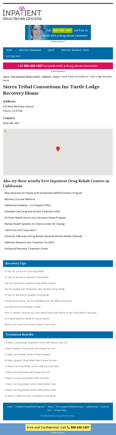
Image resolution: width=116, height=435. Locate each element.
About (51, 50)
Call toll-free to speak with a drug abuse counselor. (65, 33)
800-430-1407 (33, 66)
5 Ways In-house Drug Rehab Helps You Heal (26, 378)
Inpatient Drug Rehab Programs (30, 406)
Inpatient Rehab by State (75, 50)
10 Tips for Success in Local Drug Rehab (24, 271)
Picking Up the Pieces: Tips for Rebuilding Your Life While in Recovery (38, 300)
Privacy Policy (60, 410)
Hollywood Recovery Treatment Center (26, 248)
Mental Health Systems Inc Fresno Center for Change (35, 224)
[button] (58, 149)
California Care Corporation (20, 230)
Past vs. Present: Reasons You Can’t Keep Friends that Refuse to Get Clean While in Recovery (50, 312)
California (46, 76)
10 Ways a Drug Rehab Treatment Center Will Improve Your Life (36, 342)
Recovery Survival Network (20, 199)
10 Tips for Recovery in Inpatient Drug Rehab (27, 294)
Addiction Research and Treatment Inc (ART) (30, 242)
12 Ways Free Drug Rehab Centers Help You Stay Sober (32, 366)
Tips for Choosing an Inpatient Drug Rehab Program (30, 283)
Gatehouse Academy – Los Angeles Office (28, 205)
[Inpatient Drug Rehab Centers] (22, 13)
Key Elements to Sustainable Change (23, 306)
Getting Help (13, 56)
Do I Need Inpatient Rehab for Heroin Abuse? (27, 318)
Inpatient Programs (30, 50)
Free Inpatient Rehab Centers (25, 76)
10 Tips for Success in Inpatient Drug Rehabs (27, 277)
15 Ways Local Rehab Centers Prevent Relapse (27, 354)
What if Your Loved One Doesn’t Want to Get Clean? (30, 324)
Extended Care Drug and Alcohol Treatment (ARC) (32, 211)
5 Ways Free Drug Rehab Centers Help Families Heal (30, 384)
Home (9, 50)
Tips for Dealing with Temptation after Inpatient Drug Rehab (34, 289)
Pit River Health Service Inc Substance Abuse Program (35, 217)
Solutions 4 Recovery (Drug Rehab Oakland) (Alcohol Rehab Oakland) (43, 236)
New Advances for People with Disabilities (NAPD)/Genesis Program (43, 193)
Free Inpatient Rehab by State (69, 406)
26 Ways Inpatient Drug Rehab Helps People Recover (31, 360)
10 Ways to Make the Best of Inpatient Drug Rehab (30, 395)
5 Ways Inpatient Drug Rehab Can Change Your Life (30, 348)
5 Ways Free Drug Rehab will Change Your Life (27, 372)
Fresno (56, 76)
